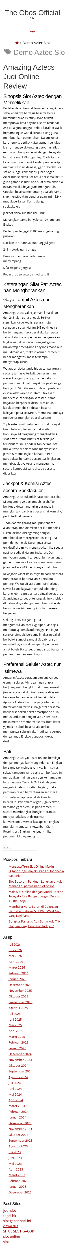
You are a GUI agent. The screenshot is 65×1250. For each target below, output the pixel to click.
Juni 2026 (15, 950)
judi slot (9, 1210)
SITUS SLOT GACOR (18, 1231)
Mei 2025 (15, 1025)
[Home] (17, 42)
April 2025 (16, 1031)
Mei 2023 (15, 1163)
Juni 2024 (15, 1089)
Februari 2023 (19, 1181)
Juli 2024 (15, 1083)
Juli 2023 (15, 1152)
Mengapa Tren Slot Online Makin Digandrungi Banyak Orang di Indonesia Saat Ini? (36, 871)
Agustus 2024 (18, 1077)
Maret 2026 (17, 967)
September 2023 (20, 1140)
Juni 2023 (15, 1158)
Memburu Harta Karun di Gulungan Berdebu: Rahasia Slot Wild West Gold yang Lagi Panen (35, 911)
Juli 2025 (15, 1014)
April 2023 (16, 1169)
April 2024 (16, 1100)
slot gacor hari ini (17, 1220)
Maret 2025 (17, 1037)
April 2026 (16, 962)
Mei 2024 (15, 1094)
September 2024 (20, 1071)
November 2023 (20, 1129)
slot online (11, 1236)
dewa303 (10, 1225)
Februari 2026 (19, 973)
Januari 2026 (17, 979)
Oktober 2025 (18, 996)
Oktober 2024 (18, 1065)
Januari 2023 (17, 1186)
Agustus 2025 (18, 1008)
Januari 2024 (17, 1117)
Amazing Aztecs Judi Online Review (29, 76)
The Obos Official (32, 13)
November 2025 (20, 990)
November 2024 (20, 1060)
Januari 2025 (17, 1048)
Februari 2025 (19, 1042)
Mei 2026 (15, 956)
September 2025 (20, 1002)
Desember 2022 (20, 1192)
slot (6, 1241)
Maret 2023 (17, 1175)
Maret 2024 (17, 1106)
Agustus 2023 (18, 1146)
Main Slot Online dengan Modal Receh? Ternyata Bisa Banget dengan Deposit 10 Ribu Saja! (36, 896)
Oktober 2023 (18, 1135)
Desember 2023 (20, 1123)
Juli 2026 (15, 944)
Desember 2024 (20, 1054)
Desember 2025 (20, 985)
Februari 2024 (19, 1111)
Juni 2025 (15, 1019)
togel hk (9, 1215)
